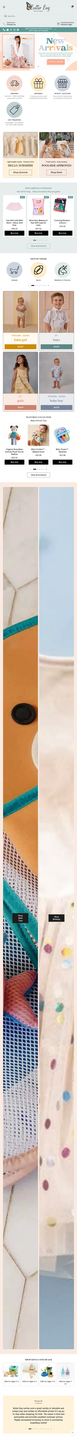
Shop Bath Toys (20, 918)
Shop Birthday (56, 918)
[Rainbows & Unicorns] (63, 270)
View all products (38, 246)
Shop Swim (56, 172)
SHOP (20, 347)
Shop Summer (20, 172)
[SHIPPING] (14, 83)
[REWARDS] (38, 83)
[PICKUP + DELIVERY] (63, 83)
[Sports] (38, 270)
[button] (72, 7)
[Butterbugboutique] (38, 7)
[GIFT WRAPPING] (14, 110)
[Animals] (14, 270)
